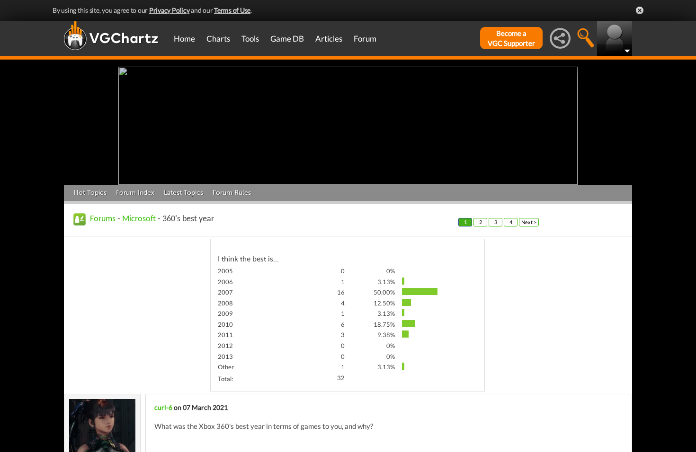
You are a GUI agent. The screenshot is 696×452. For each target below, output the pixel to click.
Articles (328, 38)
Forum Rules (232, 193)
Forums (103, 219)
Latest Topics (183, 193)
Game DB (287, 38)
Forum (365, 38)
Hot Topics (90, 193)
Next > (528, 222)
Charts (218, 38)
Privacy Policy (169, 10)
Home (184, 38)
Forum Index (135, 193)
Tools (250, 38)
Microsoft (139, 219)
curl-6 (163, 407)
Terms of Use (232, 10)
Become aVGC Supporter (511, 38)
